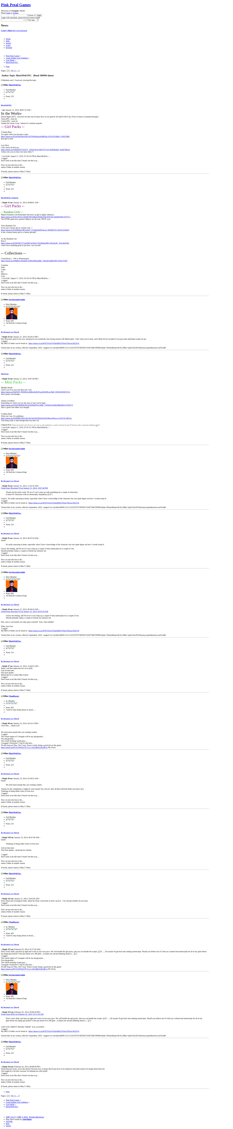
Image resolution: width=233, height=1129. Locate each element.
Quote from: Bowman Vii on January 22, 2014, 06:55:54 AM (24, 611)
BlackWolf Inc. (15, 85)
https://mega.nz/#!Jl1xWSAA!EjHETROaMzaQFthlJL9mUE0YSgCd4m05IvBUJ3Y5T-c (36, 217)
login (8, 13)
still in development (14, 31)
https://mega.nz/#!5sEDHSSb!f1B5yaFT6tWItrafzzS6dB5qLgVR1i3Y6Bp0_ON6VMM (35, 136)
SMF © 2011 (22, 1117)
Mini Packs (5, 374)
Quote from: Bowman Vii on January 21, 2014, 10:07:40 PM (24, 488)
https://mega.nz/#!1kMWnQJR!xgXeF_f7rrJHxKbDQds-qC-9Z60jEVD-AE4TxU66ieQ (35, 230)
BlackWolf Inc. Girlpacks (9, 198)
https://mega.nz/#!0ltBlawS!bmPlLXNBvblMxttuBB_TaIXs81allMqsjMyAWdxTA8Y (34, 261)
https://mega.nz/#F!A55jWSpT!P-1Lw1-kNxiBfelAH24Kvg (24, 747)
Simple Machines (36, 1117)
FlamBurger (14, 696)
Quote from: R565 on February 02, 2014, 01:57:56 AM (22, 1014)
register (15, 13)
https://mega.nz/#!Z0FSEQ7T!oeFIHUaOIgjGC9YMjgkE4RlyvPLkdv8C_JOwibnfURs (35, 243)
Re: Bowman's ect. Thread (10, 332)
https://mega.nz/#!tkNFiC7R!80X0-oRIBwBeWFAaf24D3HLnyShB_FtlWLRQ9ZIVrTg (35, 392)
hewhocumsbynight (17, 300)
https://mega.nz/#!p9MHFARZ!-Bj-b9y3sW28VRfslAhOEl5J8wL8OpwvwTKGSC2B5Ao (36, 418)
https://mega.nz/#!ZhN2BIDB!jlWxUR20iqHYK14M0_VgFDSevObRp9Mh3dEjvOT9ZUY (37, 405)
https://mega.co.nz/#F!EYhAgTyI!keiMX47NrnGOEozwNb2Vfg (54, 343)
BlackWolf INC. (6, 105)
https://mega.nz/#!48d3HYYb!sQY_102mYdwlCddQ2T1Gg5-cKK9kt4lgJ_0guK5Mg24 (35, 150)
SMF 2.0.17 (11, 1117)
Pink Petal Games (16, 5)
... (17, 71)
